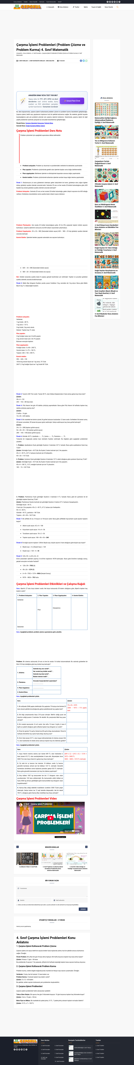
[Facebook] (107, 2)
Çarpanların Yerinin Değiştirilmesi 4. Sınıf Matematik (103, 163)
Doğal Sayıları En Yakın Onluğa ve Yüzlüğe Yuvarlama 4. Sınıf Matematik (106, 250)
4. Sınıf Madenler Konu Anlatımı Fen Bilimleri (106, 315)
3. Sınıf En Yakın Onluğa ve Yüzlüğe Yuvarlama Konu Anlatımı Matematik (53, 868)
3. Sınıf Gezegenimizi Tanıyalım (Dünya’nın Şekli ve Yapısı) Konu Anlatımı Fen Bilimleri (77, 868)
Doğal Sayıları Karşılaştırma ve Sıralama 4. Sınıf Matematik (106, 271)
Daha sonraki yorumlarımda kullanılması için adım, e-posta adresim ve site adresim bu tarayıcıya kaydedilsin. (48, 905)
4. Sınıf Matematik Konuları (37, 60)
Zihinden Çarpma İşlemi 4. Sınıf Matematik (106, 185)
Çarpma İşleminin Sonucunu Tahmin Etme (39, 123)
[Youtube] (117, 2)
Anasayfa (19, 53)
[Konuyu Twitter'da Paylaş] (84, 61)
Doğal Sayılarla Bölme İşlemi (35, 126)
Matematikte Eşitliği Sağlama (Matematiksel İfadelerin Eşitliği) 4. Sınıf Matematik (106, 120)
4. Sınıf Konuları (36, 53)
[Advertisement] (67, 25)
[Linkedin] (115, 2)
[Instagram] (112, 2)
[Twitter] (110, 2)
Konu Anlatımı (27, 53)
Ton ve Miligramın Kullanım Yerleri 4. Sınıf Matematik (105, 142)
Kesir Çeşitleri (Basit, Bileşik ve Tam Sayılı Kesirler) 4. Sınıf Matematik (106, 293)
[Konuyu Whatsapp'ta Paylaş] (86, 61)
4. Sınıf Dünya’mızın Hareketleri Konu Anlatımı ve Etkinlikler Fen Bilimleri (106, 227)
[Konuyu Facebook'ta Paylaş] (81, 61)
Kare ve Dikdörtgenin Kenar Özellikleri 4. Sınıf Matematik (105, 205)
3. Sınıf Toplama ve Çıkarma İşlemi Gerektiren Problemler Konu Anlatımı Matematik (28, 868)
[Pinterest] (119, 2)
